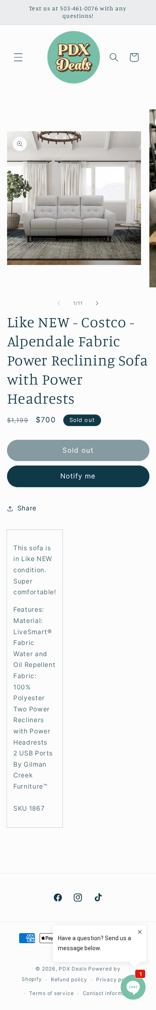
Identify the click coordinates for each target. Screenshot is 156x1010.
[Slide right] (97, 303)
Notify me (78, 476)
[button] (18, 57)
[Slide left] (59, 303)
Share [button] (27, 508)
